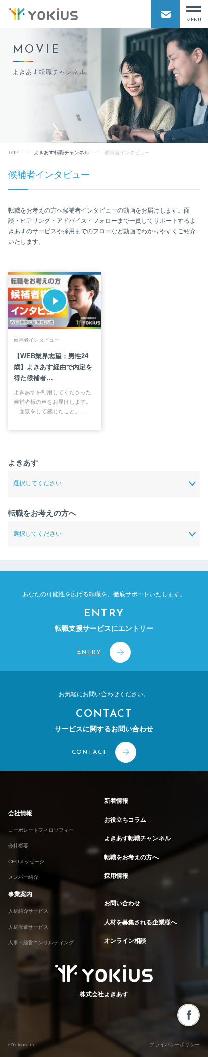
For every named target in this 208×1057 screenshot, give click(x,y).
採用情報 (116, 875)
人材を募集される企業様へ (140, 922)
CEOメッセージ (26, 861)
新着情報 (116, 800)
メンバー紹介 (23, 877)
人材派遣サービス (28, 927)
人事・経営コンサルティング (41, 942)
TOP (13, 152)
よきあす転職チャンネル (61, 152)
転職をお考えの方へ (131, 857)
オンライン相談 (125, 940)
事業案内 (20, 894)
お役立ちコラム (125, 819)
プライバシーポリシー (174, 1044)
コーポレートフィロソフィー (41, 830)
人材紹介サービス (28, 911)
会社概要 (18, 846)
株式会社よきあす (104, 994)
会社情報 (20, 813)
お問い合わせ (122, 903)
